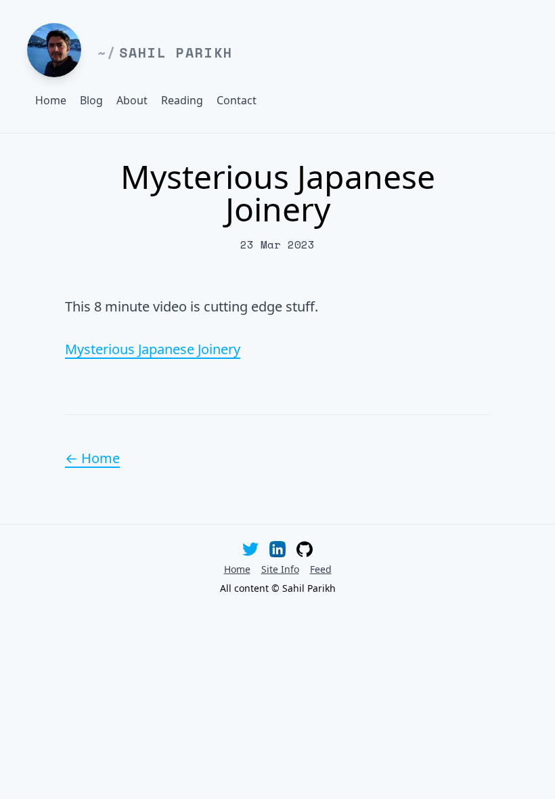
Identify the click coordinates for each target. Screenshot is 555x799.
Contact (237, 100)
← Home (92, 458)
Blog (91, 100)
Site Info (280, 569)
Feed (321, 569)
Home (50, 100)
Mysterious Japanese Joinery (152, 349)
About (132, 100)
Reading (182, 100)
